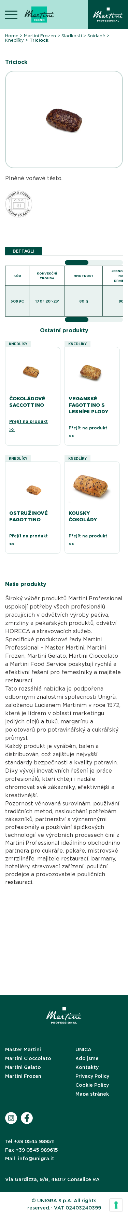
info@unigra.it (29, 1158)
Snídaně (96, 35)
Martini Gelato (23, 1067)
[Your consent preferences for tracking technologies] (116, 1205)
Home (11, 35)
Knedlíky (14, 40)
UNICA (83, 1049)
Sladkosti (71, 35)
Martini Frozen (40, 35)
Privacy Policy (92, 1076)
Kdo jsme (87, 1058)
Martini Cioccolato (28, 1058)
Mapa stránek (92, 1094)
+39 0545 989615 (31, 1150)
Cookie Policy (92, 1085)
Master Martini (23, 1049)
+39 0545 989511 (30, 1141)
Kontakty (87, 1067)
